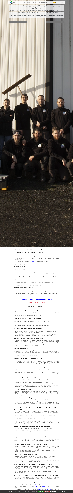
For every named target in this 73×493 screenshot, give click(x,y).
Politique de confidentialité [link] (61, 491)
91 (35, 484)
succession (49, 489)
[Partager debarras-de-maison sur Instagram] (63, 3)
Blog (49, 2)
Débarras (19, 2)
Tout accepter (40, 491)
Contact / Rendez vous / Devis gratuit (36, 299)
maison (46, 484)
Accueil (14, 2)
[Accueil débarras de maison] (11, 2)
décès (39, 489)
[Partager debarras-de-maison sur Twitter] (61, 3)
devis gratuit (33, 261)
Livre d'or (54, 2)
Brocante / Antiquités (26, 2)
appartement (52, 484)
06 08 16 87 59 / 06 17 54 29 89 (36, 303)
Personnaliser (53, 491)
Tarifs (39, 2)
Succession (34, 2)
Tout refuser (47, 491)
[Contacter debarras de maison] (36, 306)
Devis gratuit (44, 2)
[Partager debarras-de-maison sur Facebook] (59, 3)
